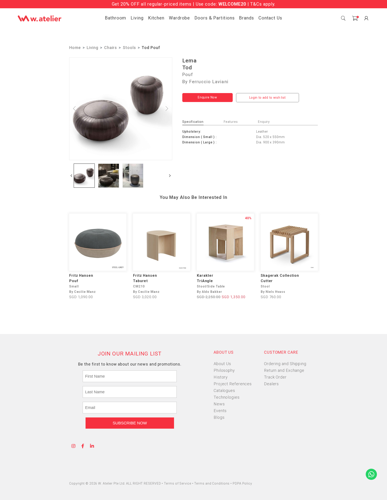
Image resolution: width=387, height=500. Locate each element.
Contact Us (270, 18)
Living (137, 18)
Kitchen (156, 18)
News (219, 404)
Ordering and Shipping (285, 363)
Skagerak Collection (280, 275)
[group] (84, 176)
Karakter (205, 275)
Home (75, 47)
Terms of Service (178, 483)
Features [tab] (231, 121)
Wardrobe (179, 18)
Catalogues (224, 390)
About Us (222, 363)
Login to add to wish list (267, 97)
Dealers (271, 383)
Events (220, 410)
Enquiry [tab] (264, 121)
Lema (189, 60)
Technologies (227, 397)
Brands (246, 18)
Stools (129, 47)
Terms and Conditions (212, 483)
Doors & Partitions (214, 18)
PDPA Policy (242, 483)
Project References (233, 383)
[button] (71, 176)
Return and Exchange (284, 370)
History (221, 377)
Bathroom (115, 18)
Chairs (110, 47)
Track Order (275, 377)
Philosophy (224, 370)
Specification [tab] (193, 121)
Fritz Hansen (81, 275)
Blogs (219, 417)
